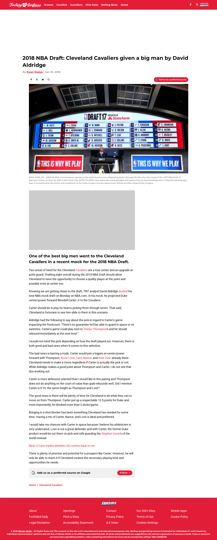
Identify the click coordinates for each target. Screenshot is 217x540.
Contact (111, 510)
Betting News (109, 4)
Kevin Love (68, 358)
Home (32, 485)
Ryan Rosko (35, 72)
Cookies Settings (147, 522)
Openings (69, 510)
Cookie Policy (179, 516)
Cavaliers (61, 4)
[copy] (48, 79)
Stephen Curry (111, 433)
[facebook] (190, 4)
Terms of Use (145, 516)
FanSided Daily (38, 516)
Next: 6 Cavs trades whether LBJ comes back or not (62, 445)
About (124, 4)
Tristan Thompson (94, 329)
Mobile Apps (179, 510)
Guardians (76, 4)
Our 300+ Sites (146, 510)
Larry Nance (84, 358)
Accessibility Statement (78, 522)
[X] (197, 4)
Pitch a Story (71, 516)
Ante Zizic (104, 358)
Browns (48, 4)
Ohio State (92, 4)
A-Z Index (112, 522)
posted (123, 291)
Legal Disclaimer (39, 522)
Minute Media (25, 531)
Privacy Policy (115, 516)
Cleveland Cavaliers (50, 485)
